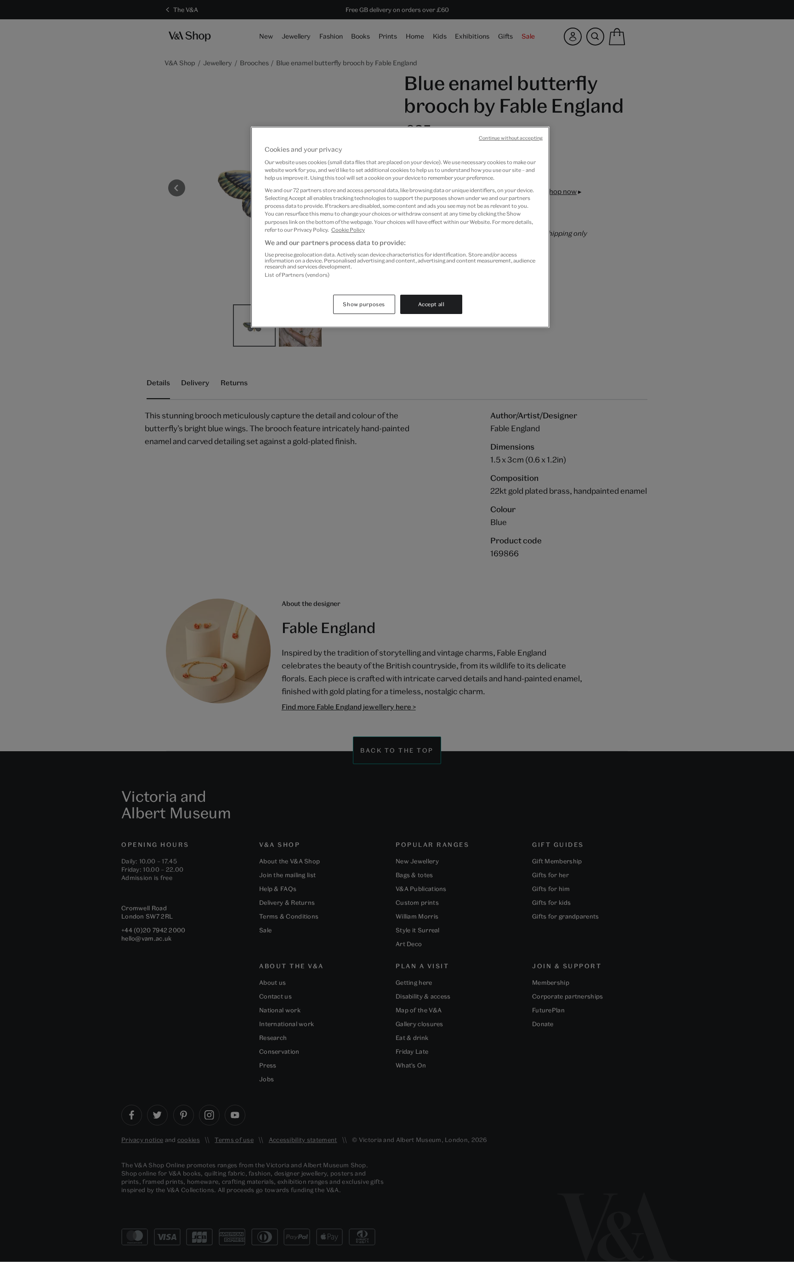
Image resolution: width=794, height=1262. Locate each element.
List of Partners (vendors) (297, 275)
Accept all (431, 304)
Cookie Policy (348, 230)
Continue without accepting (511, 138)
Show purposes (364, 304)
